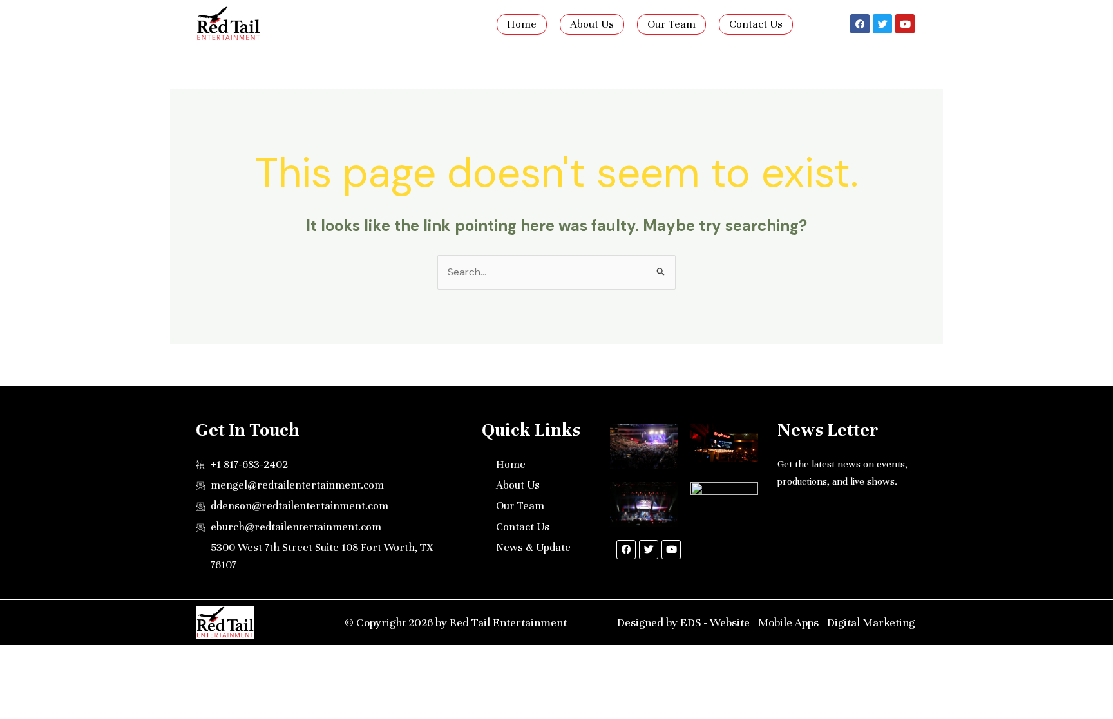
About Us (592, 24)
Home (522, 24)
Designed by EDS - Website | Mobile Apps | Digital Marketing (766, 622)
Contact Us (756, 24)
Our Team (671, 24)
